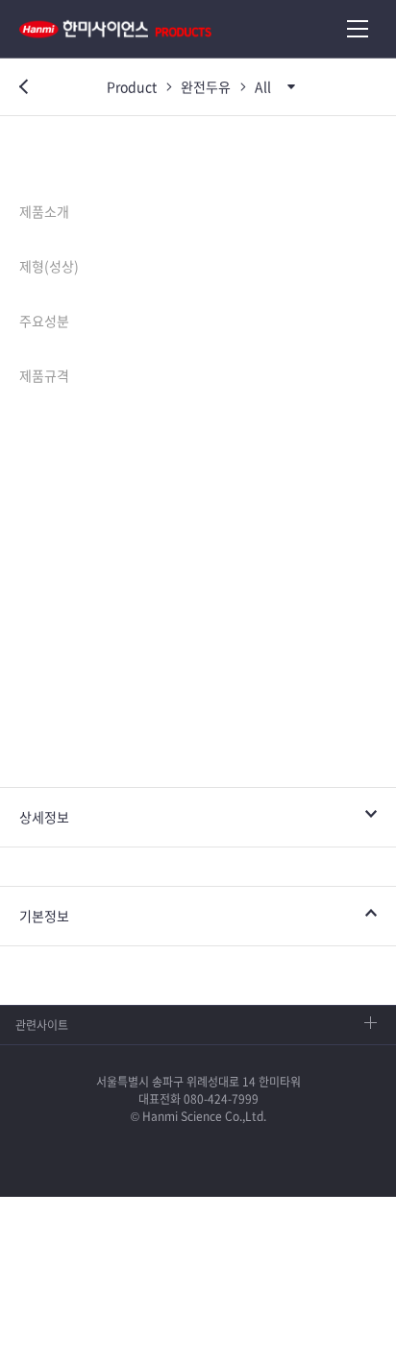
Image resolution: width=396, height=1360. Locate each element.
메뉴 (357, 29)
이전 (19, 88)
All (263, 86)
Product (132, 86)
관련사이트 (41, 1025)
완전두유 (206, 86)
